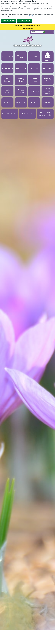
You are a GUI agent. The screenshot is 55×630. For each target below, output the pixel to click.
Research (7, 102)
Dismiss (31, 28)
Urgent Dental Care (9, 114)
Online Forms (47, 68)
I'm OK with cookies (8, 20)
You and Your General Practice (45, 114)
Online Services (7, 80)
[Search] (44, 32)
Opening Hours (21, 80)
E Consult (47, 60)
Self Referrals (21, 102)
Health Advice (7, 68)
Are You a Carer (20, 56)
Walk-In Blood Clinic (27, 114)
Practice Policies (21, 91)
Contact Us (34, 56)
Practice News (7, 91)
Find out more (25, 28)
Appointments (7, 56)
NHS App (34, 68)
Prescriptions (34, 91)
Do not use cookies (24, 20)
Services (34, 102)
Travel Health (48, 102)
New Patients (21, 68)
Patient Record (34, 80)
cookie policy (30, 16)
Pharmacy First (47, 80)
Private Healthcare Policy (47, 91)
